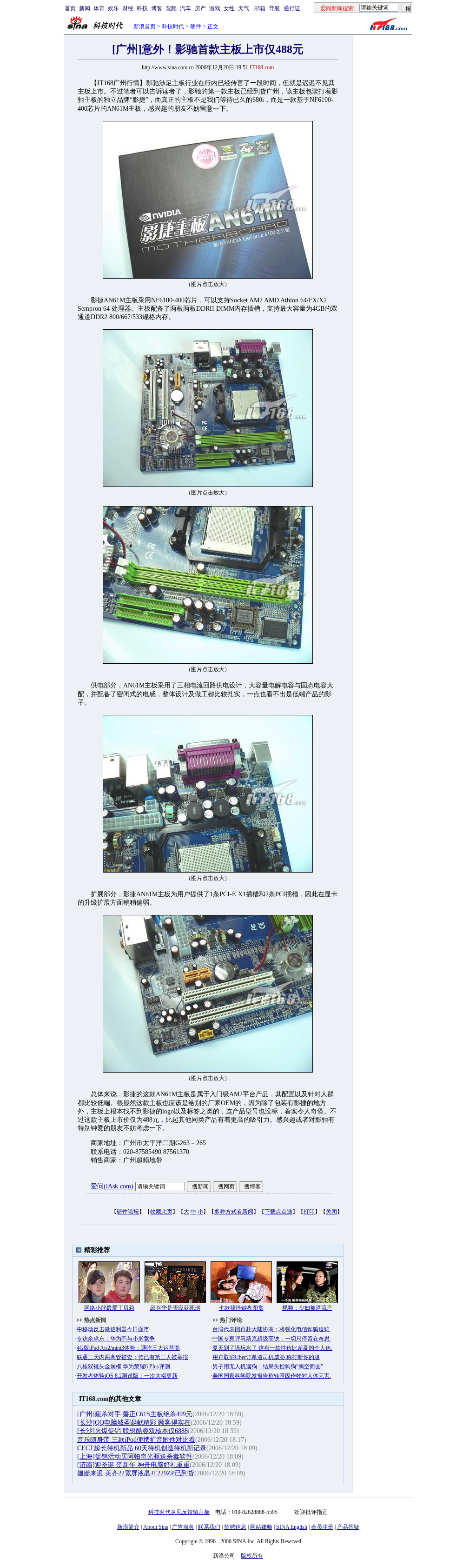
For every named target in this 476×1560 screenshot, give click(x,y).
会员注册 (322, 1527)
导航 (274, 8)
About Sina (155, 1527)
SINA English (291, 1527)
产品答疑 (348, 1527)
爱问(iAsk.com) (112, 1186)
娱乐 (113, 8)
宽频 (171, 8)
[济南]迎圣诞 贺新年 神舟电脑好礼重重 (133, 1464)
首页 (70, 8)
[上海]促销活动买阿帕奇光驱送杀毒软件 (134, 1456)
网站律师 (261, 1527)
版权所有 (252, 1556)
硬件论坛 (128, 1211)
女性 (229, 8)
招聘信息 (235, 1527)
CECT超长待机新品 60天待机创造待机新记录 (141, 1448)
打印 (309, 1211)
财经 (127, 8)
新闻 (84, 8)
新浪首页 (144, 26)
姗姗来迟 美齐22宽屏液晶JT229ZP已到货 (135, 1473)
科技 (142, 8)
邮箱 (259, 8)
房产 (200, 8)
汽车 (185, 8)
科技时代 (173, 26)
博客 (156, 8)
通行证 (292, 8)
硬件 (195, 26)
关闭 (331, 1211)
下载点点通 (278, 1211)
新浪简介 (128, 1527)
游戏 (214, 8)
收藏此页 (161, 1211)
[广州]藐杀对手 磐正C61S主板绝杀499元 (134, 1414)
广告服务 (183, 1527)
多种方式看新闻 (233, 1211)
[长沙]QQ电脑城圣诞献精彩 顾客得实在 (134, 1422)
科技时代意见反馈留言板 (179, 1512)
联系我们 (209, 1527)
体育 (99, 8)
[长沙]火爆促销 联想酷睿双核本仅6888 (132, 1430)
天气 (243, 8)
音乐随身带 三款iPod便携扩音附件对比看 (136, 1439)
